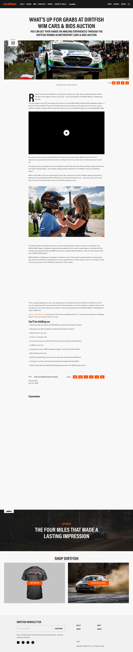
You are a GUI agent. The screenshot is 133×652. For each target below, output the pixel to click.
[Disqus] (66, 473)
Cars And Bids (42, 376)
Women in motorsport (52, 376)
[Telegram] (127, 82)
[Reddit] (97, 376)
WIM (34, 4)
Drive (79, 629)
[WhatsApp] (122, 82)
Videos (50, 4)
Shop (110, 4)
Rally (22, 4)
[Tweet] (118, 82)
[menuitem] (22, 4)
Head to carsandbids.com (37, 314)
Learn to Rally (60, 4)
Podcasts (42, 4)
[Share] (113, 82)
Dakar (28, 4)
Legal (78, 641)
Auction (36, 376)
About (123, 4)
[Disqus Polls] (66, 423)
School (116, 4)
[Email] (102, 376)
